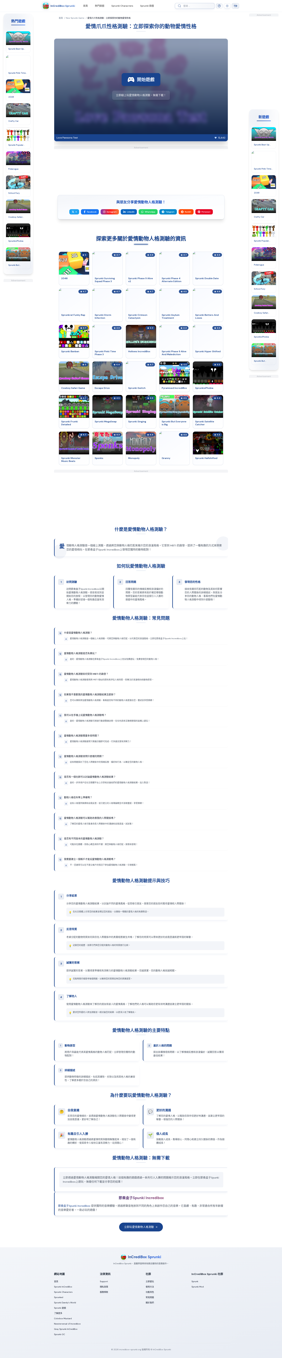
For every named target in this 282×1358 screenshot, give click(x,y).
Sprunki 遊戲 (147, 5)
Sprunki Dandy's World (65, 1302)
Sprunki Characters (122, 5)
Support (104, 1281)
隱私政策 (104, 1286)
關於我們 (150, 1302)
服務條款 (104, 1292)
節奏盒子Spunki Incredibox (74, 1206)
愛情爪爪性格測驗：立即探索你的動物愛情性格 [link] (109, 18)
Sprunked (58, 1297)
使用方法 (150, 1286)
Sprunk (195, 1281)
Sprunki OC (59, 1334)
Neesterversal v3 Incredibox (67, 1323)
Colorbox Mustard (63, 1318)
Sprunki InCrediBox (63, 1286)
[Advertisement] (18, 326)
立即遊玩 (150, 1281)
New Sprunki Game (75, 18)
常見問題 (150, 1297)
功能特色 (150, 1292)
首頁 (85, 5)
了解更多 (58, 1313)
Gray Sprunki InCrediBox (65, 1329)
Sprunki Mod (198, 1286)
